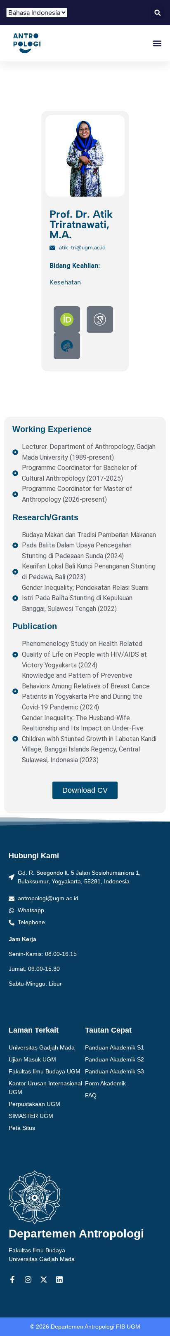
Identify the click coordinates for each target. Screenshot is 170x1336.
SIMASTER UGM (31, 1116)
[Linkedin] (59, 1279)
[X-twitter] (43, 1279)
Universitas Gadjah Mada (42, 1047)
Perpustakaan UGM (34, 1104)
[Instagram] (28, 1279)
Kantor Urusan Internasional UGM (45, 1087)
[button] (157, 12)
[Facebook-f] (12, 1279)
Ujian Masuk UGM (32, 1059)
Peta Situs (22, 1128)
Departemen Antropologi (76, 1233)
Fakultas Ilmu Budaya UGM (44, 1071)
